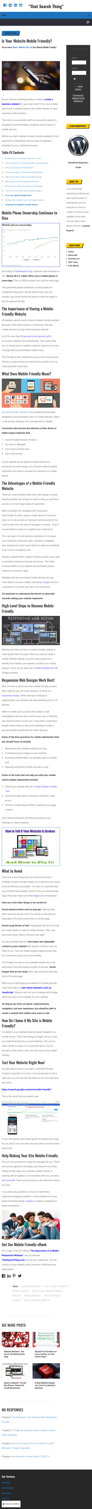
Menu (4, 15)
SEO (32, 805)
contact (29, 1201)
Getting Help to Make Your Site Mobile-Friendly (24, 200)
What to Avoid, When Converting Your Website (24, 186)
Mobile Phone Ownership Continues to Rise (23, 158)
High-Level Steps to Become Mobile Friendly (23, 177)
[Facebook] (4, 5)
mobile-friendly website (15, 412)
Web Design (6, 1482)
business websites (31, 1286)
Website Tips (10, 33)
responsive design (11, 695)
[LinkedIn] (15, 5)
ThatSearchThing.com (13, 1260)
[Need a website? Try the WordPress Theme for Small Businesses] (15, 1371)
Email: (75, 68)
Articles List (73, 258)
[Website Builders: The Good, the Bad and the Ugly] (15, 1339)
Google (45, 582)
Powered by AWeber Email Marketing (78, 98)
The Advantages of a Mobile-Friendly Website (24, 172)
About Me (72, 255)
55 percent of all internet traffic (36, 336)
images (36, 895)
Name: (75, 58)
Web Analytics (6, 1493)
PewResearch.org (23, 271)
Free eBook (73, 265)
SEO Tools (73, 262)
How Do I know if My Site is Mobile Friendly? (23, 191)
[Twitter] (10, 5)
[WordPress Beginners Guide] (78, 156)
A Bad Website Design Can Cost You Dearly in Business (45, 1385)
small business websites (37, 1300)
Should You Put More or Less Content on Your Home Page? (46, 1354)
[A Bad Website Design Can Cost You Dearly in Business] (46, 1371)
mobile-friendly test (44, 668)
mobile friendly (32, 1295)
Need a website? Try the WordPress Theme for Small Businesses (15, 1385)
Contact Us (5, 1498)
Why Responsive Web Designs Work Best (22, 181)
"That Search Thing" (46, 6)
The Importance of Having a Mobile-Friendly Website (26, 163)
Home (15, 47)
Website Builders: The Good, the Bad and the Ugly (14, 1354)
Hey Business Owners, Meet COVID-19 (30, 1456)
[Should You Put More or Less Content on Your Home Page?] (46, 1339)
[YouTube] (20, 5)
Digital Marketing (8, 1487)
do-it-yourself (8, 1180)
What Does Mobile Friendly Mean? (19, 168)
